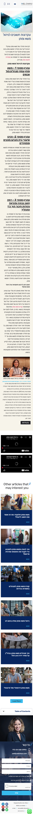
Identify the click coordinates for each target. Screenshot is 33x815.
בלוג (21, 381)
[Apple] (6, 807)
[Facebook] (6, 804)
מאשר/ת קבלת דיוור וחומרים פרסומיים (19, 776)
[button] (15, 4)
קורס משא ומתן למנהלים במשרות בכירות (19, 587)
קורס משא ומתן (17, 307)
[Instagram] (3, 809)
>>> (27, 522)
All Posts (25, 423)
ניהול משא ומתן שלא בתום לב (17, 621)
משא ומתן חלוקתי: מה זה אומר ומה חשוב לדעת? (16, 515)
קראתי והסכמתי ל (20, 780)
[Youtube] (3, 807)
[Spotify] (6, 809)
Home (29, 381)
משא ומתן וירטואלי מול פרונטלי (16, 688)
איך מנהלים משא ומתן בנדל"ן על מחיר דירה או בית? (17, 654)
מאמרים (25, 381)
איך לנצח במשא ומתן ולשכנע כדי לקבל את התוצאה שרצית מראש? (17, 551)
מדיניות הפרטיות (15, 780)
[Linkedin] (3, 804)
